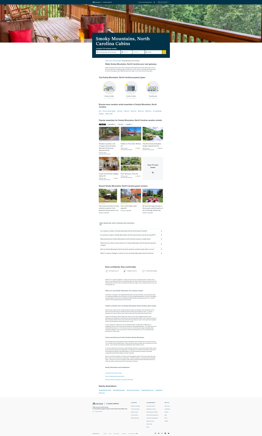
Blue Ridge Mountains (119, 390)
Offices (166, 421)
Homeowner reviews (151, 409)
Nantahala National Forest (163, 390)
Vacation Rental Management (145, 2)
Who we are (167, 406)
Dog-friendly (111, 124)
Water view (141, 111)
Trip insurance (134, 415)
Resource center (150, 421)
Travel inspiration (135, 409)
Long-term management (152, 418)
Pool (100, 111)
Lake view (119, 111)
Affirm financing (135, 418)
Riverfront (133, 111)
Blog (166, 415)
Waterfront (148, 111)
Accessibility (123, 433)
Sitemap (105, 433)
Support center (134, 412)
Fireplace (101, 113)
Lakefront (126, 111)
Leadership (167, 409)
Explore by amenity (135, 406)
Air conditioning (157, 111)
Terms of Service (116, 433)
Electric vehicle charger (109, 111)
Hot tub (120, 124)
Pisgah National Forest (147, 390)
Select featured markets (152, 415)
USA (111, 60)
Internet (129, 124)
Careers (166, 412)
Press (166, 418)
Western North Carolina (133, 390)
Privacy (110, 433)
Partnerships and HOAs (152, 412)
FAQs (147, 427)
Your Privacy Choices (132, 433)
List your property (150, 406)
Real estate (149, 424)
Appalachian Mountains (105, 390)
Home (106, 60)
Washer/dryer (109, 113)
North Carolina (117, 60)
